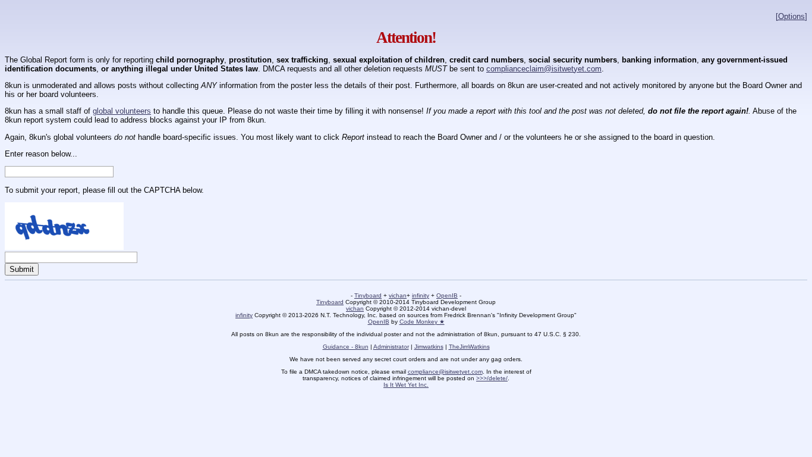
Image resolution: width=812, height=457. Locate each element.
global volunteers (122, 111)
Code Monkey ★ (422, 321)
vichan (398, 295)
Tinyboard (368, 295)
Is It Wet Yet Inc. (406, 384)
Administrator (391, 346)
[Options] (791, 16)
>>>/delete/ (492, 378)
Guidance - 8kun (346, 346)
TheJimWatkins (469, 346)
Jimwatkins (428, 346)
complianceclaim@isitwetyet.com (544, 68)
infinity (420, 295)
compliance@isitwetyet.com (445, 371)
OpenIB (447, 295)
